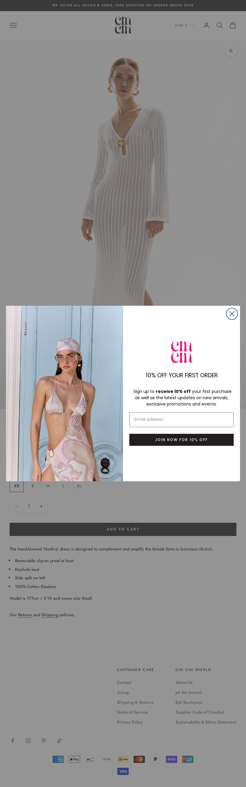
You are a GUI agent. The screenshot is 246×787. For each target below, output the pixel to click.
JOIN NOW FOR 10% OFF (181, 439)
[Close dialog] (232, 314)
